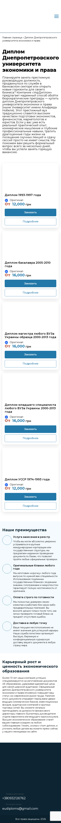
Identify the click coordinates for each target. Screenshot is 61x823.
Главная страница (12, 37)
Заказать (30, 212)
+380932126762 (14, 798)
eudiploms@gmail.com (20, 808)
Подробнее (30, 221)
